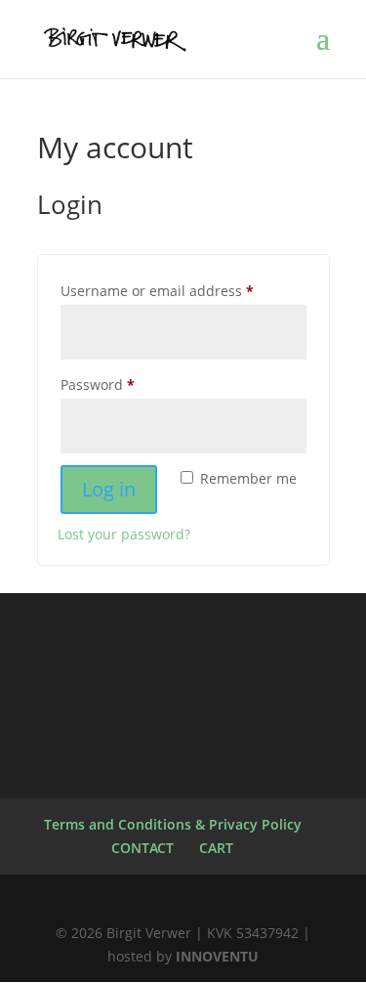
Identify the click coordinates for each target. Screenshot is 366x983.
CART (216, 847)
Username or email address (183, 290)
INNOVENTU (217, 956)
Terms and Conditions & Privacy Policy (173, 824)
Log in (109, 489)
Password (127, 384)
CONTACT (142, 847)
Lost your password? (124, 534)
